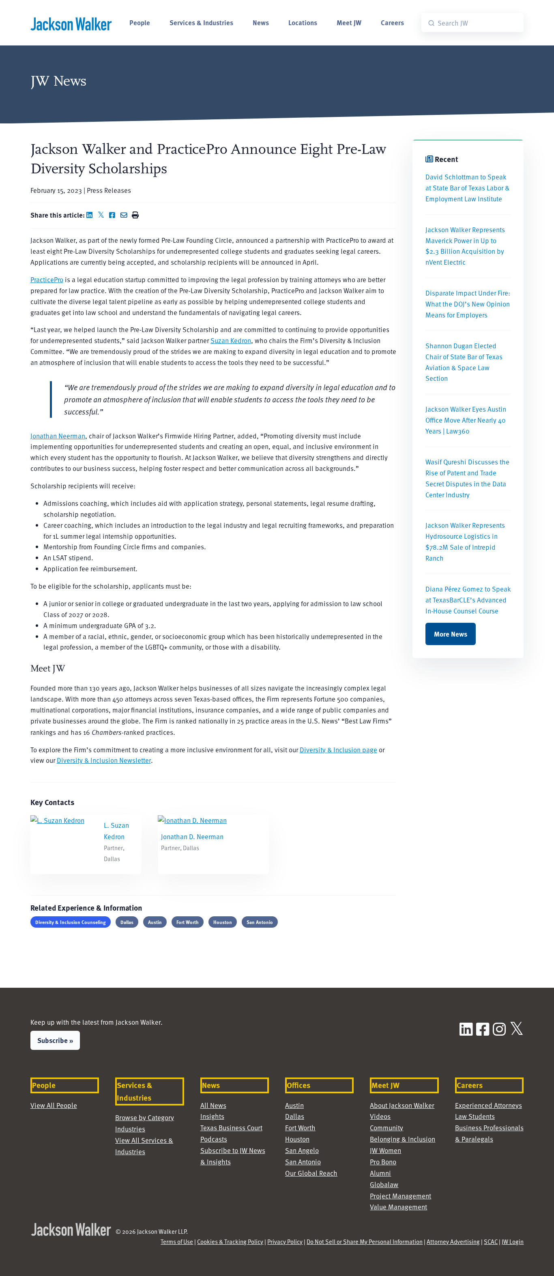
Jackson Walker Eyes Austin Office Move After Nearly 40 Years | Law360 (465, 420)
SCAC (491, 1241)
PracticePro (46, 279)
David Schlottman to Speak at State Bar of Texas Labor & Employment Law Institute (467, 188)
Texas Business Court (231, 1128)
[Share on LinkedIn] (91, 215)
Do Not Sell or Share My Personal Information (365, 1241)
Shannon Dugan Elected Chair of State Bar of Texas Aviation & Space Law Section (463, 362)
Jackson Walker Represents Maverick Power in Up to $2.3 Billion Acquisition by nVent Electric (465, 246)
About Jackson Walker (402, 1105)
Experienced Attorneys (488, 1105)
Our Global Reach (311, 1173)
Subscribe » (55, 1040)
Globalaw (384, 1184)
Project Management (400, 1196)
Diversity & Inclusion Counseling (70, 922)
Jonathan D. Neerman (192, 836)
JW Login (513, 1241)
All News (213, 1105)
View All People (53, 1105)
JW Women (385, 1150)
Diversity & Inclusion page (338, 750)
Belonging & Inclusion (402, 1139)
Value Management (398, 1207)
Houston (222, 922)
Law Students (475, 1116)
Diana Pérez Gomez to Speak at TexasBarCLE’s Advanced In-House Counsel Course (468, 600)
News (261, 22)
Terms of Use (177, 1241)
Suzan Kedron (230, 340)
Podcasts (213, 1139)
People (139, 22)
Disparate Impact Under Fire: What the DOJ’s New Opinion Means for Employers (467, 304)
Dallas (126, 922)
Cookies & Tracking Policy (230, 1241)
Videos (380, 1116)
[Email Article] (125, 215)
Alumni (380, 1173)
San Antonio (260, 922)
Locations (302, 22)
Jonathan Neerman (57, 436)
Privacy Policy (285, 1241)
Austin (155, 922)
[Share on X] (102, 215)
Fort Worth (187, 922)
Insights (212, 1116)
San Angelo (302, 1150)
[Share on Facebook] (114, 215)
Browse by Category (144, 1117)
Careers (392, 22)
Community (386, 1128)
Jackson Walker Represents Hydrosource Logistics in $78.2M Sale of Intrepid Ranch (465, 541)
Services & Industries (201, 22)
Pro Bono (383, 1162)
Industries (130, 1129)
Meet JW (349, 22)
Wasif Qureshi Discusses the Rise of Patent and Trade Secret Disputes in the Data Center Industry (467, 478)
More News (450, 634)
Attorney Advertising (453, 1241)
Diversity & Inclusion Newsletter (104, 760)
